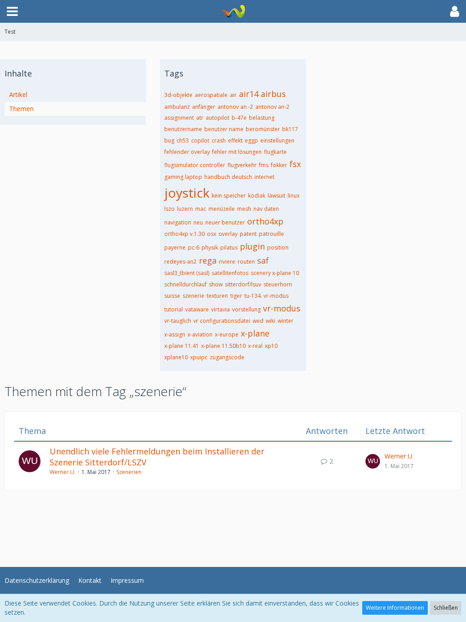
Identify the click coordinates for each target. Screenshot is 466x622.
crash (219, 140)
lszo (169, 209)
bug (169, 140)
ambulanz (177, 107)
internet (264, 177)
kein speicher (229, 195)
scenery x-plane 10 (275, 273)
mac (200, 209)
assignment (179, 118)
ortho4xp (265, 221)
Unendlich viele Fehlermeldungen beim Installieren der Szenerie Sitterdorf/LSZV (157, 457)
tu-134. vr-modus (266, 296)
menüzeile (221, 209)
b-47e (239, 118)
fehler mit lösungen (237, 152)
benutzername (183, 129)
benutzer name (223, 129)
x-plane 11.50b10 (223, 346)
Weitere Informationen (395, 608)
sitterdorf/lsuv (243, 284)
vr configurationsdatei (221, 321)
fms (263, 165)
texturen (217, 296)
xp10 (271, 346)
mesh (244, 209)
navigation (177, 222)
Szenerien (129, 472)
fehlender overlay (187, 152)
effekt (235, 140)
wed (258, 321)
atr (199, 118)
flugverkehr (242, 165)
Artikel (18, 94)
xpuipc (199, 357)
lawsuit (276, 195)
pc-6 (193, 247)
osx (211, 234)
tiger (236, 296)
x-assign (174, 334)
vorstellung (246, 309)
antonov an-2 (272, 107)
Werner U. (63, 472)
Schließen (446, 608)
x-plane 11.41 (181, 346)
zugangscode (227, 357)
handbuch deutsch (228, 177)
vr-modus (281, 308)
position (278, 247)
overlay (228, 234)
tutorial (173, 309)
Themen (21, 108)
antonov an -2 (235, 107)
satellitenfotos (230, 273)
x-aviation (200, 334)
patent (248, 234)
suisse (172, 296)
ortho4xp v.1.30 (184, 234)
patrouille (271, 234)
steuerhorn (277, 284)
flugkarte (275, 152)
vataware (197, 309)
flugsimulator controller (194, 165)
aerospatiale (211, 95)
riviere (227, 261)
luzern (185, 209)
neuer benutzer (225, 222)
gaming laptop (183, 177)
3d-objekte (178, 95)
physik (210, 247)
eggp (251, 140)
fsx (295, 163)
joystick (186, 192)
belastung (261, 118)
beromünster (263, 129)
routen (246, 261)
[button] (12, 11)
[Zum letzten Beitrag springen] (372, 461)
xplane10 (176, 357)
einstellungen (277, 140)
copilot (200, 140)
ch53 (183, 140)
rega (208, 260)
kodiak (256, 195)
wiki (270, 321)
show (216, 284)
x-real (255, 346)
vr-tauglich (177, 321)
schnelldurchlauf (185, 284)
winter (286, 321)
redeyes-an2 (180, 261)
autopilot (217, 118)
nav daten (266, 209)
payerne (175, 247)
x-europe (226, 334)
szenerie (193, 296)
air (233, 95)
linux (293, 195)
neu (198, 222)
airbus (273, 93)
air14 (248, 93)
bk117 (290, 129)
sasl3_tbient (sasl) (186, 273)
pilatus (229, 247)
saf (263, 260)
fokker (279, 165)
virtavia (220, 309)
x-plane (255, 333)
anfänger (203, 107)
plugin (252, 246)
